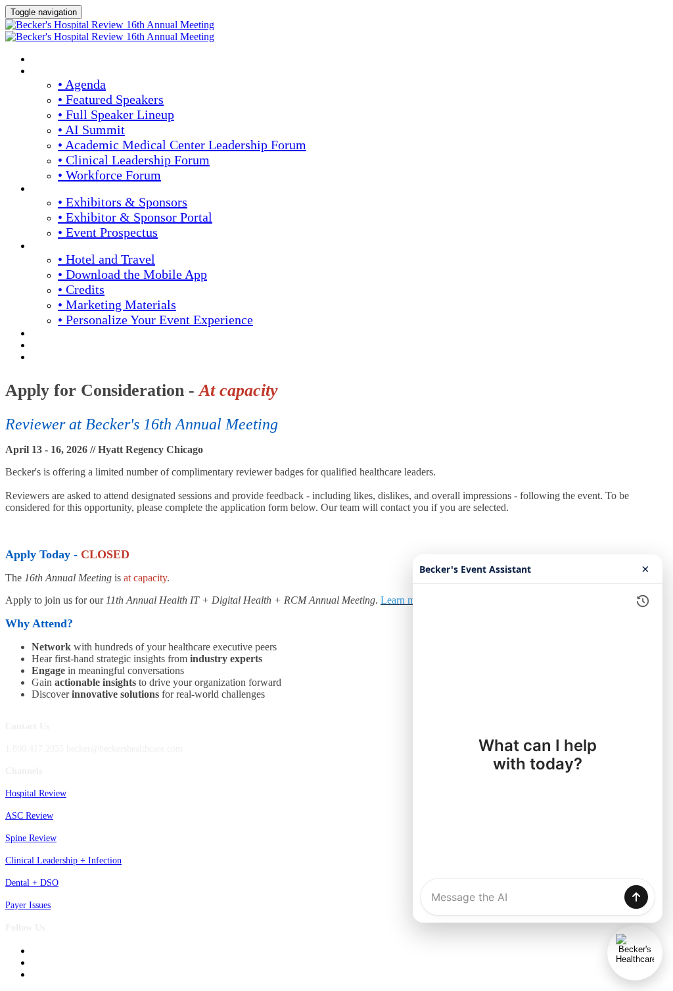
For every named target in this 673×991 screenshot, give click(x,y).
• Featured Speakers (111, 99)
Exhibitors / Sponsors (81, 189)
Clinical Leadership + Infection (63, 860)
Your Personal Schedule (89, 357)
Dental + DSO (31, 883)
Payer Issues (28, 905)
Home (44, 59)
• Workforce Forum (109, 175)
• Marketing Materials (117, 304)
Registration (62, 334)
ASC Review (29, 816)
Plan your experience (82, 246)
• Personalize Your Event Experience (155, 319)
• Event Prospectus (108, 232)
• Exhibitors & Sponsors (122, 202)
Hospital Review (35, 793)
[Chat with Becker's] (634, 952)
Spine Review (31, 838)
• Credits (81, 289)
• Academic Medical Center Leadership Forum (182, 144)
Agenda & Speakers (75, 71)
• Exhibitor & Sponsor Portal (135, 217)
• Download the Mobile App (132, 274)
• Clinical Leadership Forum (134, 160)
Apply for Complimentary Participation (124, 345)
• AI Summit (91, 129)
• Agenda (82, 84)
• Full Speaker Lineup (116, 114)
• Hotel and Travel (106, 259)
